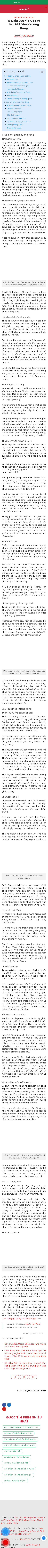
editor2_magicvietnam (23, 37)
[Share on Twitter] (22, 1377)
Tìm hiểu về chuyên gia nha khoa (20, 83)
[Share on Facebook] (17, 1377)
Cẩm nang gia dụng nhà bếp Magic (19, 1318)
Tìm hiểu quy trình (14, 79)
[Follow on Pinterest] (4, 1409)
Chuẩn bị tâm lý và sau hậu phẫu (19, 99)
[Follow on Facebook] (25, 2)
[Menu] (3, 9)
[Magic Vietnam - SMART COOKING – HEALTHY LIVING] (24, 9)
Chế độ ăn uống (13, 115)
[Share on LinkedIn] (35, 1377)
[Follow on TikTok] (32, 2)
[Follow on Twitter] (9, 1405)
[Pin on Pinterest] (31, 1377)
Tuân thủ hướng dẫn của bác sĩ (19, 105)
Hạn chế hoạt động (14, 112)
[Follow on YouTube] (36, 2)
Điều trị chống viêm (15, 125)
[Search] (41, 8)
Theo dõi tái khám (14, 128)
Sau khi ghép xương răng (17, 102)
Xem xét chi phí (13, 95)
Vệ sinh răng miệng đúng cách (19, 121)
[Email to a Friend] (26, 1377)
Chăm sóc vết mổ (14, 108)
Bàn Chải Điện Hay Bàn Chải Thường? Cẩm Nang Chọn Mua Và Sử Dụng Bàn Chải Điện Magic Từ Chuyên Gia (25, 1366)
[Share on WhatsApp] (13, 1377)
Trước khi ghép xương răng (18, 76)
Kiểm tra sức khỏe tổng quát (18, 86)
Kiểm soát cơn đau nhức (16, 118)
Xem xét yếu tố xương (15, 89)
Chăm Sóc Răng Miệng (24, 17)
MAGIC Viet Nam (32, 1324)
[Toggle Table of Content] (41, 72)
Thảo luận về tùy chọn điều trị (18, 92)
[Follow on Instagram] (29, 2)
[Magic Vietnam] (19, 1510)
